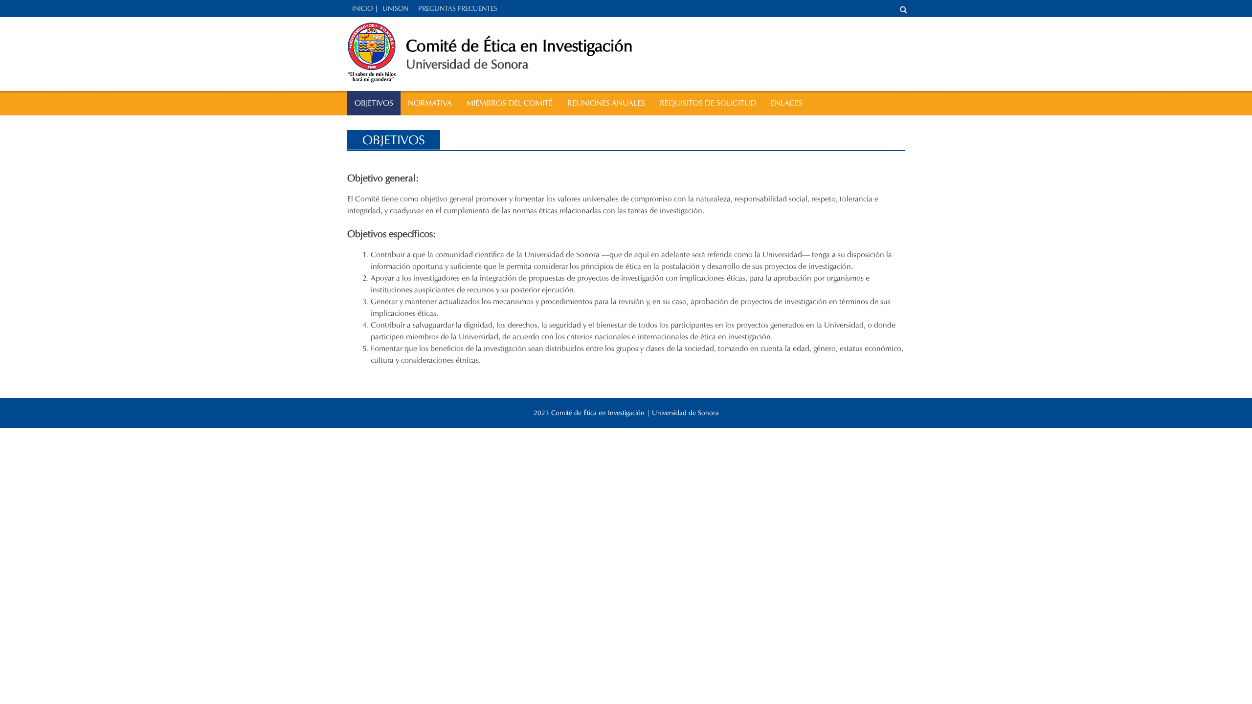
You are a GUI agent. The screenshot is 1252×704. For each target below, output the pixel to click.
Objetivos (374, 103)
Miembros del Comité (510, 103)
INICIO (362, 8)
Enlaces (787, 103)
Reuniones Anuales (606, 103)
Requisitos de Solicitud (708, 103)
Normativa (430, 103)
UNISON (395, 8)
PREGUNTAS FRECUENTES (457, 8)
